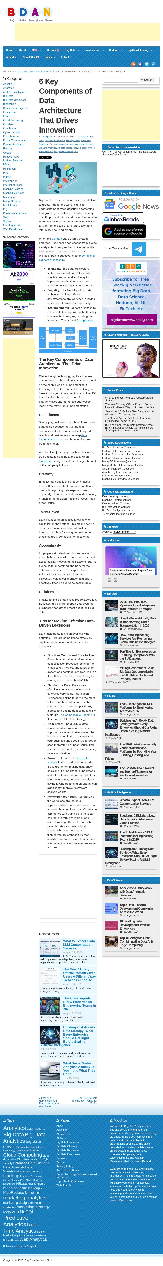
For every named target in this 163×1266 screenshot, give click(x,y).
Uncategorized (11, 225)
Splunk (7, 221)
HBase (7, 164)
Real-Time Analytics (68, 151)
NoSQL (27, 1211)
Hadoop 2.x (27, 1176)
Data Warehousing (17, 1169)
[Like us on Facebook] (140, 64)
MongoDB (11, 1212)
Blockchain (9, 104)
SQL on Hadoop (11, 1240)
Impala (7, 176)
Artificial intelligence (36, 1129)
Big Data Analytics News (31, 72)
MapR (37, 1188)
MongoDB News (12, 201)
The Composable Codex (74, 714)
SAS (6, 217)
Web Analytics (33, 1239)
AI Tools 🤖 (53, 50)
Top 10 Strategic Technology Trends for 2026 (84, 1101)
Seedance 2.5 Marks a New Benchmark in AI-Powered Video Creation (129, 413)
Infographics (10, 181)
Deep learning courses (115, 496)
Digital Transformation (15, 140)
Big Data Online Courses (116, 507)
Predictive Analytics (48, 151)
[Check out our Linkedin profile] (153, 64)
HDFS (32, 1183)
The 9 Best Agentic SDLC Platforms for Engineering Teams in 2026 (79, 1004)
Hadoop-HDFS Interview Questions (122, 451)
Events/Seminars (13, 144)
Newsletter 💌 (31, 57)
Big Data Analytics (47, 148)
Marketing (9, 197)
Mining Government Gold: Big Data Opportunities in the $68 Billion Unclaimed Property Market (137, 673)
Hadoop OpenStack (21, 1180)
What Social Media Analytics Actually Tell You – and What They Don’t (79, 1069)
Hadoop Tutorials (13, 160)
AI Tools (65, 57)
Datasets (50, 57)
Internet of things (13, 185)
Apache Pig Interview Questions (120, 472)
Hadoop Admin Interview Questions (122, 458)
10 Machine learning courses (118, 514)
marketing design (16, 1203)
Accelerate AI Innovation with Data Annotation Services (136, 891)
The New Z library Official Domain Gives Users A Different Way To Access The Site (79, 975)
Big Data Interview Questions (119, 447)
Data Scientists (13, 1167)
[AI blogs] (131, 377)
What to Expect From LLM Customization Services (79, 944)
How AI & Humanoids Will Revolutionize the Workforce (49, 1102)
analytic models (66, 144)
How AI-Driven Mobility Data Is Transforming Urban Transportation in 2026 (138, 622)
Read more (125, 1200)
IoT (45, 1184)
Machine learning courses (117, 500)
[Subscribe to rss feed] (133, 64)
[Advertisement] (87, 32)
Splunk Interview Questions (118, 468)
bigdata (48, 136)
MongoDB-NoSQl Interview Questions (124, 465)
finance (27, 1171)
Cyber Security (11, 132)
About (22, 50)
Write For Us (63, 1185)
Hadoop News (73, 140)
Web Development (13, 229)
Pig (5, 209)
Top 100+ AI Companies (70, 1181)
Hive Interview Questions (116, 475)
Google (7, 152)
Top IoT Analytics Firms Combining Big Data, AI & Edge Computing (136, 941)
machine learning (18, 1188)
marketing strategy (33, 1207)
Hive (5, 172)
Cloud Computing (13, 120)
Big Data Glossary (137, 50)
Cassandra (9, 112)
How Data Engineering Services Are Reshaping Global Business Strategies (137, 638)
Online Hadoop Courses (115, 503)
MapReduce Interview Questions (121, 479)
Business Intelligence (55, 140)
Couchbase (9, 128)
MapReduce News (13, 193)
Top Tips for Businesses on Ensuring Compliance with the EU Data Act (138, 655)
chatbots (34, 1150)
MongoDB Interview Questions (119, 461)
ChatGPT (8, 116)
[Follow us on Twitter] (147, 64)
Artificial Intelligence (14, 92)
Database (20, 1163)
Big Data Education (67, 1142)
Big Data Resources (68, 1150)
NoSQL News (11, 205)
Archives (107, 531)
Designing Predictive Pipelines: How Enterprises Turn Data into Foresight (137, 605)
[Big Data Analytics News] (33, 21)
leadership (45, 461)
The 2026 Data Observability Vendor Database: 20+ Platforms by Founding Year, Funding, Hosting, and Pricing (131, 751)
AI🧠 (33, 50)
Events (60, 1162)
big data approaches (67, 148)
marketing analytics (25, 1197)
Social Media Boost (67, 1170)
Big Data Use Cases (15, 100)
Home (9, 50)
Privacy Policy (64, 1166)
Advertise (11, 57)
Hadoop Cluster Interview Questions (123, 454)
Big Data (69, 50)
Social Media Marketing (34, 1235)
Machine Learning (13, 189)
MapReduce (13, 1192)
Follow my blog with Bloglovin (20, 1246)
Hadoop (112, 50)
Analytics (51, 72)
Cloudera (8, 124)
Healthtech (9, 168)
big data (57, 238)
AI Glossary (63, 1134)
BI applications (86, 320)
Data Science (91, 50)
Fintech (7, 148)
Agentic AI (9, 84)
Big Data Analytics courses (117, 510)
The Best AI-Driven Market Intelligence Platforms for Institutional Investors (137, 771)
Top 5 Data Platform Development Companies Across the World (137, 908)
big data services (86, 148)
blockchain (25, 1147)
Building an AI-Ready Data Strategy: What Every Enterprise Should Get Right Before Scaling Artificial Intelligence (67, 1036)
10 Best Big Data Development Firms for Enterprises (135, 925)
